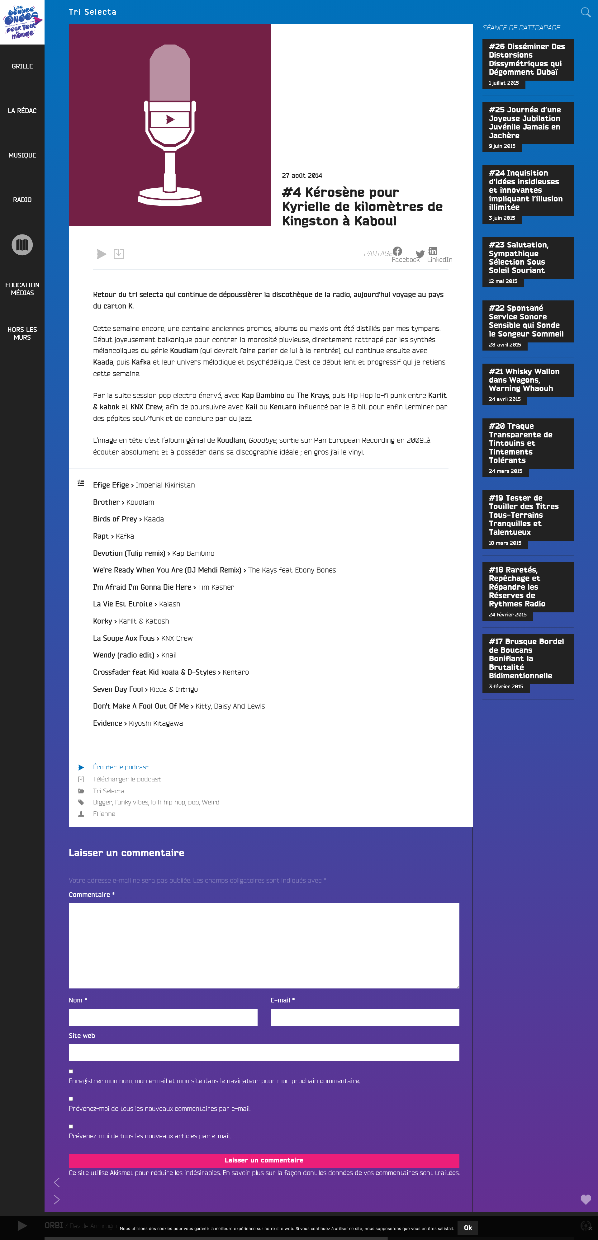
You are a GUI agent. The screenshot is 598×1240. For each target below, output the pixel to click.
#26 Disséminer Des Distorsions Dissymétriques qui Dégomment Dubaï (527, 59)
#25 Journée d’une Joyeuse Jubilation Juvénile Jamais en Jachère (525, 122)
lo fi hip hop (168, 802)
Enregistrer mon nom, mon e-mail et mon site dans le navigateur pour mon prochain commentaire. (214, 1080)
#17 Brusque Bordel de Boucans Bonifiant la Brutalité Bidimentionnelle (526, 659)
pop (193, 802)
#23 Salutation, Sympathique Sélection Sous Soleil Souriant (519, 258)
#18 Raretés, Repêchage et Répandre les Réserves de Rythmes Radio (517, 587)
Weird (211, 802)
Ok (468, 1228)
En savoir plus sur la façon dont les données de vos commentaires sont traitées (341, 1172)
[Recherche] (585, 12)
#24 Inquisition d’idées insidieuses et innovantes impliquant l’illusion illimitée (526, 190)
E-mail (283, 1000)
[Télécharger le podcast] (118, 254)
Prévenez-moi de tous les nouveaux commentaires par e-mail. (159, 1108)
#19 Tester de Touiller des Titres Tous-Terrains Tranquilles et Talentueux (524, 515)
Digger (102, 802)
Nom (78, 1000)
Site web (82, 1036)
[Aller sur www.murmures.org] (22, 245)
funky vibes (131, 802)
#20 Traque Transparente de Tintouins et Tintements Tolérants (521, 443)
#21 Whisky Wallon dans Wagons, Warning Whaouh (524, 380)
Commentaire (92, 895)
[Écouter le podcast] (101, 254)
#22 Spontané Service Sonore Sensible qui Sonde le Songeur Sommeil (526, 321)
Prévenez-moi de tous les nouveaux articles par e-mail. (149, 1135)
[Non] (590, 1228)
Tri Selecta (109, 790)
